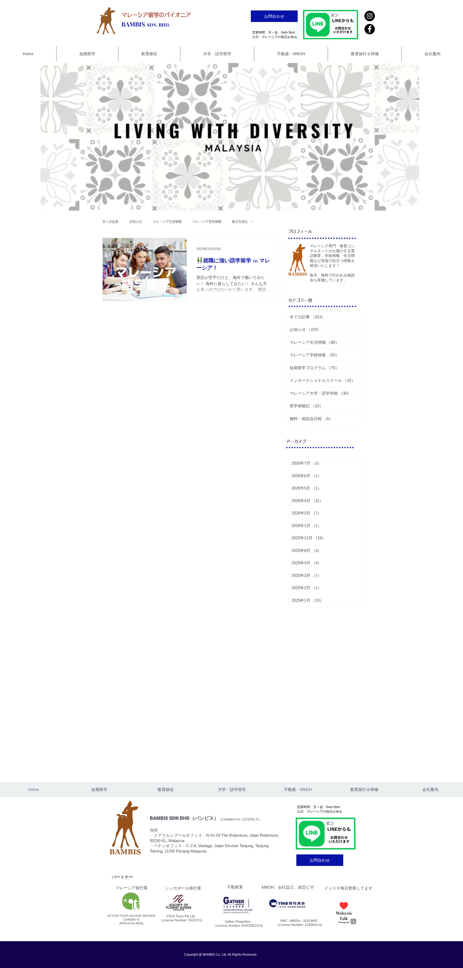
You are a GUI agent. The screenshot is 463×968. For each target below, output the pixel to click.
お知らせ (135, 221)
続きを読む (240, 221)
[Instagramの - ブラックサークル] (369, 16)
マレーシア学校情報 (206, 221)
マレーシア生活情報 (167, 221)
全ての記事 (110, 221)
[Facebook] (369, 29)
